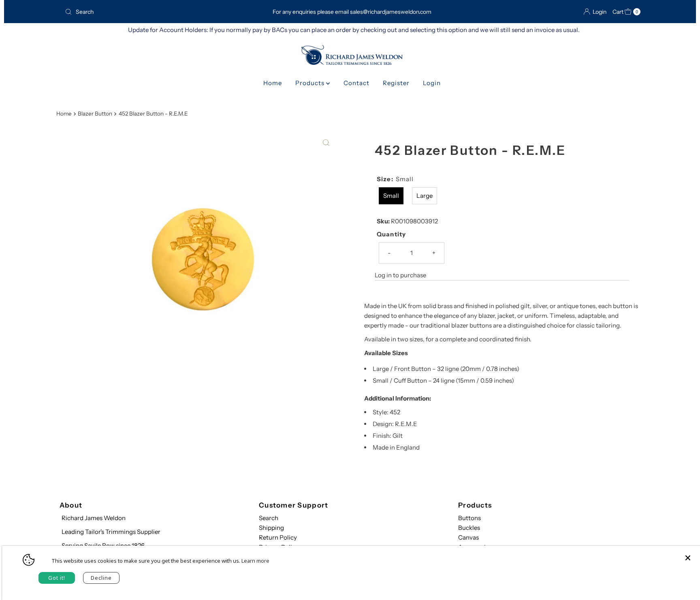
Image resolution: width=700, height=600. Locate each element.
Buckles (469, 527)
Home (272, 83)
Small (391, 195)
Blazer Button (95, 113)
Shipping (271, 527)
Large (424, 195)
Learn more (255, 560)
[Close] (688, 554)
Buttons (469, 518)
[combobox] (155, 12)
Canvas (468, 537)
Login (432, 83)
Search (268, 518)
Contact (356, 83)
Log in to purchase (400, 275)
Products (310, 83)
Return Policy (278, 537)
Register (396, 83)
